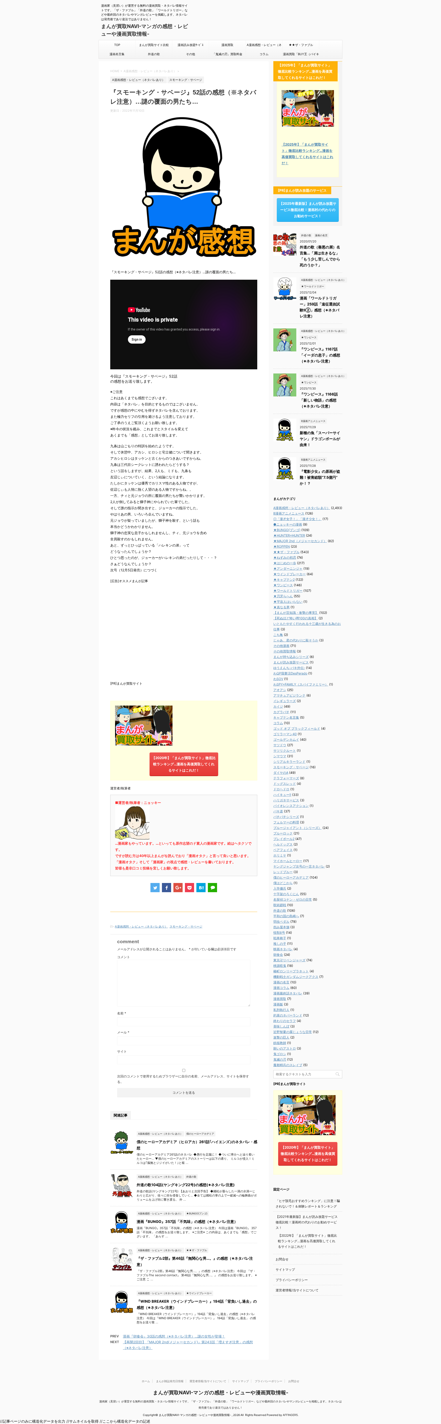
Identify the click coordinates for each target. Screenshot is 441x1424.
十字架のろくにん (286, 894)
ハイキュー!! (282, 795)
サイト (122, 1051)
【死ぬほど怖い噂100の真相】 (295, 618)
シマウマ (279, 756)
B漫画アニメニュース (288, 513)
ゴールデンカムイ (286, 739)
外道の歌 (154, 54)
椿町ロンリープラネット (291, 971)
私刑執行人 (281, 1010)
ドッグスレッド (284, 784)
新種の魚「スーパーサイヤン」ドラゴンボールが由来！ (320, 438)
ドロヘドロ (281, 789)
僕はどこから (283, 883)
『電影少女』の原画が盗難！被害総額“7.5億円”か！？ (320, 477)
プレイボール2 (283, 839)
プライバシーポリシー (292, 1280)
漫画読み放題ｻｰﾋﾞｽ (191, 45)
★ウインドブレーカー (289, 574)
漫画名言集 (117, 54)
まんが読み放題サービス (291, 662)
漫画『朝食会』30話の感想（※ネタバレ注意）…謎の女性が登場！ (174, 1336)
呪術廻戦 (279, 905)
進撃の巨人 (281, 1037)
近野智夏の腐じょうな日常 (292, 1032)
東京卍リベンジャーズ (289, 960)
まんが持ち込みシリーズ (291, 657)
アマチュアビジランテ (289, 695)
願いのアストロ (284, 1048)
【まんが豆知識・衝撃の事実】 (295, 613)
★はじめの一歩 (284, 563)
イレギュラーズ (284, 701)
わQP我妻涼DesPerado (290, 673)
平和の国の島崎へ (286, 916)
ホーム (146, 1381)
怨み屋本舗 (281, 927)
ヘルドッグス (283, 844)
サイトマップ (285, 1269)
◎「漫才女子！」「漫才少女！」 (297, 519)
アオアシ (279, 690)
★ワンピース (283, 585)
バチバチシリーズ (286, 817)
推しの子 (279, 944)
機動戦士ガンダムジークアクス (295, 977)
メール (123, 1032)
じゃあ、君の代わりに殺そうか (295, 640)
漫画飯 (278, 1004)
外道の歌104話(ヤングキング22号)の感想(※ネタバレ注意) (186, 1184)
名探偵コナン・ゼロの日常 (292, 899)
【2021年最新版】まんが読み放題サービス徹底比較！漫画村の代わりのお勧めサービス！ (307, 1222)
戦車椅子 (279, 938)
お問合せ (282, 1259)
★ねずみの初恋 (284, 557)
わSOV (278, 679)
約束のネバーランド (287, 1015)
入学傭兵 (279, 888)
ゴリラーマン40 (285, 734)
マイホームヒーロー (287, 861)
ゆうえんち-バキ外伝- (289, 668)
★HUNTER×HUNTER (289, 535)
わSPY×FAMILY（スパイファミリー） (300, 684)
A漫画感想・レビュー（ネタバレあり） (264, 46)
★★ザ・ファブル (301, 45)
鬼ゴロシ (279, 1054)
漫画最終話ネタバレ (287, 993)
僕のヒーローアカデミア (291, 877)
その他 (190, 54)
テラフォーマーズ (286, 778)
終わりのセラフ (284, 1021)
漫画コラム (281, 988)
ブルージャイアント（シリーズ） (297, 828)
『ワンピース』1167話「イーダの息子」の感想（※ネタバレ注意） (320, 355)
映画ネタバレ (283, 949)
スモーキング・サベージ (186, 926)
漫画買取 (227, 45)
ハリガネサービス (286, 800)
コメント (123, 957)
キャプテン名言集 (286, 717)
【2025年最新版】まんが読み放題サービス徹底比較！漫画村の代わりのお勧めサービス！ (307, 209)
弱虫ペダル (281, 921)
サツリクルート (284, 750)
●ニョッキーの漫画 (287, 524)
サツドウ (279, 745)
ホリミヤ (279, 855)
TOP (117, 45)
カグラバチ (281, 712)
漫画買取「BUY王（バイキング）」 (301, 55)
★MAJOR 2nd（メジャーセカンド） (300, 541)
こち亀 (278, 635)
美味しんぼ (281, 1026)
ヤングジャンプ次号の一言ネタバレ (299, 866)
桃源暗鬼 (279, 966)
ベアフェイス (283, 850)
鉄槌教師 (279, 1043)
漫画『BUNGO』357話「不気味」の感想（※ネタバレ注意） (187, 1221)
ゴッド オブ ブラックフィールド (296, 728)
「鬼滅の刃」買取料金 (227, 54)
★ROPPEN (281, 546)
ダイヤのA (280, 773)
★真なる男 (281, 607)
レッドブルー (283, 872)
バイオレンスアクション (291, 806)
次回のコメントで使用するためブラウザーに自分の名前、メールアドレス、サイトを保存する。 (183, 1079)
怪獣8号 (279, 932)
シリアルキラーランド (289, 761)
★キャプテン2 (284, 579)
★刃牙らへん (283, 596)
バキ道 (278, 811)
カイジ (278, 706)
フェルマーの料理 (286, 822)
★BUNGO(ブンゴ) (286, 530)
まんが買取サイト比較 (154, 45)
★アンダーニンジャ (287, 568)
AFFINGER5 (290, 1415)
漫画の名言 (281, 982)
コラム (264, 54)
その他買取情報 (284, 651)
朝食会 (278, 955)
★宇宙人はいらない (287, 602)
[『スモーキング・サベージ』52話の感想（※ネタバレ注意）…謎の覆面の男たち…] (201, 887)
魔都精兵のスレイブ (287, 1065)
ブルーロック (283, 833)
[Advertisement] (183, 631)
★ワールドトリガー (287, 590)
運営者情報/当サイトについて (297, 1290)
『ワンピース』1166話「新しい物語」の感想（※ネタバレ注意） (319, 400)
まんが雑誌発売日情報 (170, 1381)
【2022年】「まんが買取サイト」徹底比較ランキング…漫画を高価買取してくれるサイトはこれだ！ (307, 1240)
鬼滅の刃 (279, 1059)
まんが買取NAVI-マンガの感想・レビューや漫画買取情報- (220, 1393)
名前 (121, 1013)
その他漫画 (281, 646)
